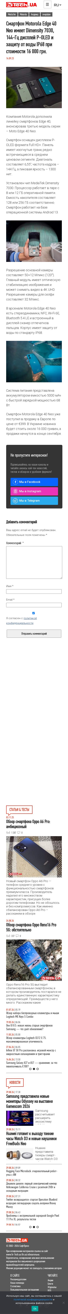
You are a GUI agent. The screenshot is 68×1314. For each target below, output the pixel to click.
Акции (50, 1280)
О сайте (15, 1275)
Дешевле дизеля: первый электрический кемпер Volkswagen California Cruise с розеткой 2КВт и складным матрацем (31, 1187)
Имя (9, 586)
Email (10, 599)
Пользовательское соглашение (24, 1289)
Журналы (52, 1287)
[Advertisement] (34, 695)
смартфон (46, 14)
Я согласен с (21, 621)
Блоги (50, 1283)
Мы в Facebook (29, 482)
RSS (49, 1290)
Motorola (23, 14)
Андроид (34, 14)
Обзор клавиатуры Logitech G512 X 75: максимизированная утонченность (26, 1039)
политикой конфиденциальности (33, 1299)
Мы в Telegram (29, 500)
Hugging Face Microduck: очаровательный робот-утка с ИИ (31, 1173)
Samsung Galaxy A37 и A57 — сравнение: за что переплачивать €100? (31, 1064)
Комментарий (15, 543)
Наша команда (17, 1282)
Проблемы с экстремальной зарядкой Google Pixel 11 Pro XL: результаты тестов (32, 1217)
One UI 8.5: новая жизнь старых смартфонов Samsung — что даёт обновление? (29, 1027)
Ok (35, 1308)
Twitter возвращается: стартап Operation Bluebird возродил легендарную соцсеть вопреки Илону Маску (31, 1203)
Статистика (15, 1286)
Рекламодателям (18, 1279)
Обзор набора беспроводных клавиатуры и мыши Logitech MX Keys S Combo (32, 1015)
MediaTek (12, 14)
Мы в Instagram (30, 491)
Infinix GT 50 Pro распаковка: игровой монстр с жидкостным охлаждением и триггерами (31, 1052)
